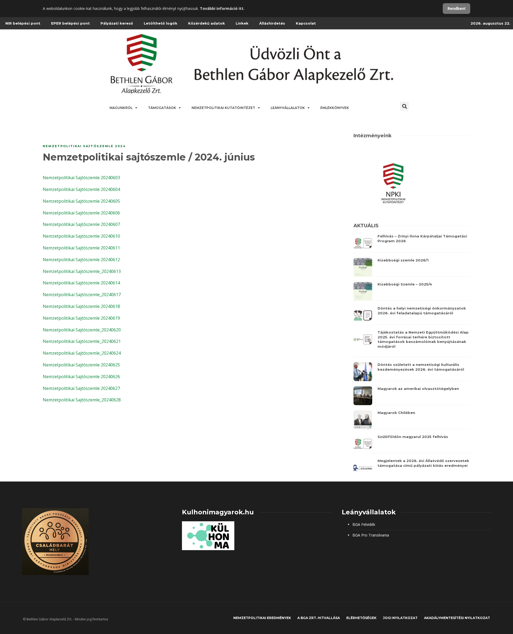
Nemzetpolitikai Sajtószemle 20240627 (81, 388)
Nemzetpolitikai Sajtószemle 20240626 (81, 376)
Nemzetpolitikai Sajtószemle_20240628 (82, 400)
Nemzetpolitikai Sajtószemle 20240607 (81, 224)
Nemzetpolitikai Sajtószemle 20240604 (81, 189)
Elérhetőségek (361, 618)
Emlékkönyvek (334, 108)
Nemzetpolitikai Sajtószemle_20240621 (82, 341)
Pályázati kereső (116, 23)
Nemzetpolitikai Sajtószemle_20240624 (82, 353)
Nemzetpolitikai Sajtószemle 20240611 (81, 248)
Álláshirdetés (272, 23)
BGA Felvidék (363, 524)
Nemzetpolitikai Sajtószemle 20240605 (81, 201)
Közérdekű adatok (206, 23)
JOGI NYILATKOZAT (400, 618)
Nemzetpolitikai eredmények (262, 618)
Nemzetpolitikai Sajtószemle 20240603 (81, 178)
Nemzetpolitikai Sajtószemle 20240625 (81, 365)
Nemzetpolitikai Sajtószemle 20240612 (81, 260)
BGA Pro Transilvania (370, 535)
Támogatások (162, 108)
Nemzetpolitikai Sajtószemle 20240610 (81, 236)
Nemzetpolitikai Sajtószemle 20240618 (81, 306)
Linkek (242, 23)
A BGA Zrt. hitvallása (318, 618)
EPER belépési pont (70, 23)
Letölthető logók (160, 23)
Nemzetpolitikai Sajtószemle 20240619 (81, 318)
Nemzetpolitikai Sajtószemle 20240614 (81, 283)
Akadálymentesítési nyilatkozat (457, 618)
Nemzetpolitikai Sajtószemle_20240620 (82, 330)
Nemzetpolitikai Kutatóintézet (223, 108)
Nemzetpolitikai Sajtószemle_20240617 (82, 295)
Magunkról (121, 108)
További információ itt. (222, 8)
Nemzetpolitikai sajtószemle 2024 (84, 146)
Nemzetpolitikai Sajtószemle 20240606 (81, 213)
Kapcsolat (306, 23)
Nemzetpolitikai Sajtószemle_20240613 (82, 271)
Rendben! (456, 8)
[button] (404, 106)
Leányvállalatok (288, 108)
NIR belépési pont (22, 23)
